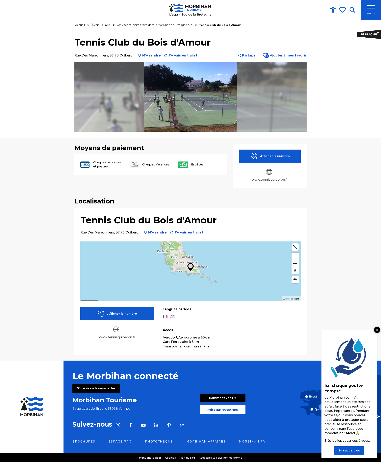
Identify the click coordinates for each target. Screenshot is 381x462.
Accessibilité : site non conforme (220, 457)
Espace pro (120, 441)
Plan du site (187, 457)
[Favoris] (343, 9)
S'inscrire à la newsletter (96, 388)
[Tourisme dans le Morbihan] (190, 10)
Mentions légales (150, 457)
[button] (352, 10)
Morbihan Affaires (206, 441)
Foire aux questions (222, 409)
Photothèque (159, 441)
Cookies (171, 457)
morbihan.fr (252, 441)
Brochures (83, 441)
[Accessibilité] (333, 10)
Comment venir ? (222, 398)
